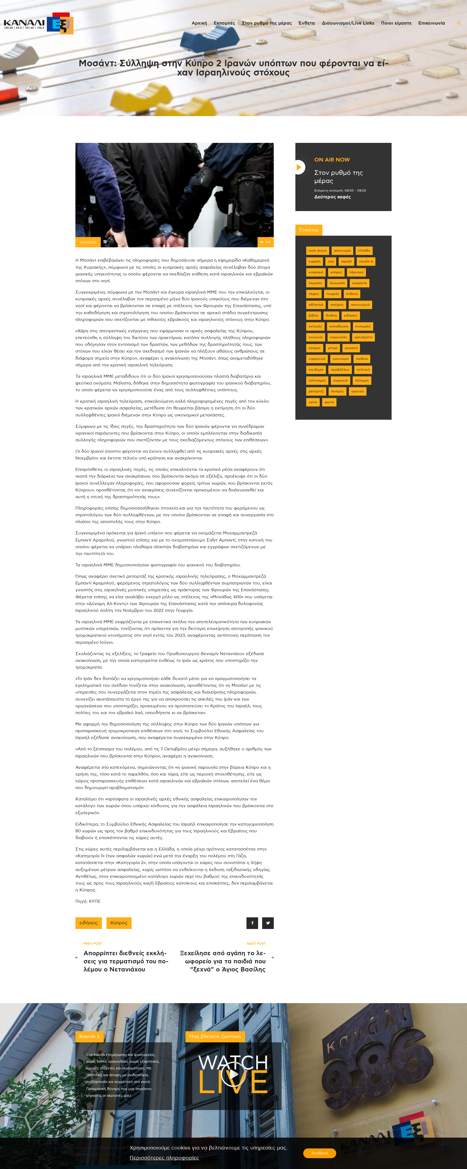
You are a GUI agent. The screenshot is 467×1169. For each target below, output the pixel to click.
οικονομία (341, 358)
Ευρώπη (315, 261)
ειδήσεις (88, 923)
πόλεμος (362, 380)
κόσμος (315, 348)
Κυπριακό (316, 272)
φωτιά (329, 402)
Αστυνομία (342, 250)
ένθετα (352, 293)
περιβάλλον (340, 369)
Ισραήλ (346, 261)
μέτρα (333, 348)
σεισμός (337, 391)
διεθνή (331, 315)
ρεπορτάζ (316, 391)
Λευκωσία (337, 283)
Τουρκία (332, 293)
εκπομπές (363, 326)
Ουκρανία (359, 283)
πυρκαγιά (340, 380)
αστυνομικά (360, 304)
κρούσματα (363, 337)
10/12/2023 (88, 242)
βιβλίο (314, 315)
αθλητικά (316, 304)
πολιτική (363, 369)
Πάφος (314, 293)
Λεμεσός (315, 283)
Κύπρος (119, 923)
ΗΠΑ (331, 261)
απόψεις (337, 304)
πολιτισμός (317, 380)
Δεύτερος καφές (332, 197)
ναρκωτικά (317, 358)
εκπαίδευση (338, 326)
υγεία (313, 402)
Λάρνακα (356, 272)
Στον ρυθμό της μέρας (338, 177)
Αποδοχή (319, 1153)
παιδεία (362, 358)
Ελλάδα (364, 250)
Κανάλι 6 (366, 261)
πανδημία (316, 369)
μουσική (351, 348)
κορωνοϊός (338, 337)
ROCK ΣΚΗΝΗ (318, 250)
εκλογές (315, 326)
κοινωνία (316, 337)
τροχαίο (357, 391)
